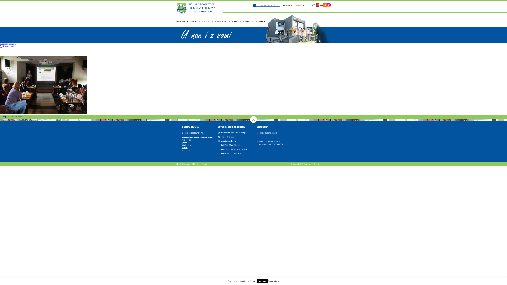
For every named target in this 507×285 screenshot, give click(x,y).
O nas (234, 22)
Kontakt (246, 22)
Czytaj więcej (273, 281)
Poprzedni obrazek (8, 44)
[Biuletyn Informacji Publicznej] (321, 5)
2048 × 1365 (16, 117)
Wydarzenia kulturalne (186, 22)
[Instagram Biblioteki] (329, 5)
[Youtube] (317, 5)
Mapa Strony (300, 5)
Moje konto (260, 22)
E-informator (220, 22)
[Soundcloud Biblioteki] (325, 5)
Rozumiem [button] (262, 281)
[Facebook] (313, 5)
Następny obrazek (7, 46)
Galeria (206, 22)
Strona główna (287, 5)
